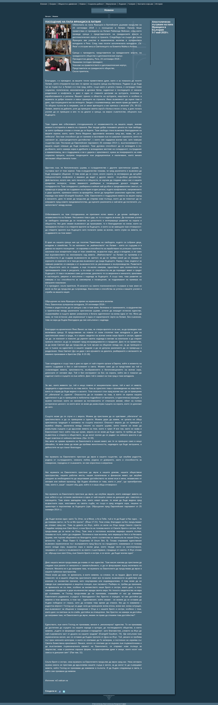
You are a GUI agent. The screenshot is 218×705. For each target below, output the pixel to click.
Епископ (43, 4)
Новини (82, 4)
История (159, 4)
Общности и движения (67, 4)
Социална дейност (96, 4)
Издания (122, 4)
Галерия (131, 4)
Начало (48, 16)
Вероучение (111, 4)
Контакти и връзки (145, 4)
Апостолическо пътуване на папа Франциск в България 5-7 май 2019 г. (162, 27)
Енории (53, 4)
